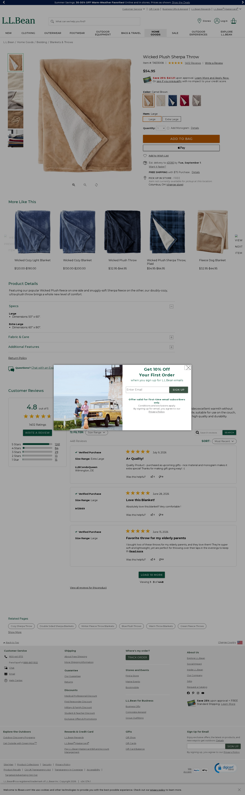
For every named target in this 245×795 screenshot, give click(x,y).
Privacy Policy (157, 411)
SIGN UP (178, 389)
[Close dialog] (187, 368)
